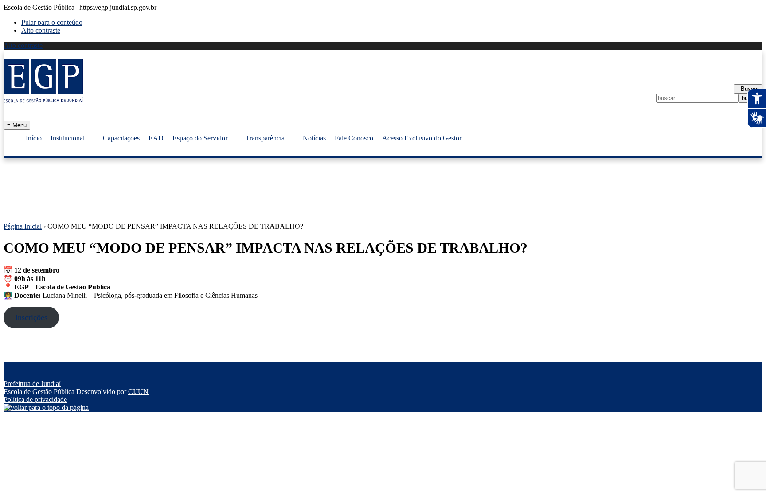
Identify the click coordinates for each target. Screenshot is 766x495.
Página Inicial (23, 226)
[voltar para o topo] (46, 407)
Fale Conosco (354, 138)
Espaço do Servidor (199, 138)
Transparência (265, 138)
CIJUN (138, 391)
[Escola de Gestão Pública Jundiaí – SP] (43, 80)
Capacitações (121, 138)
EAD (156, 138)
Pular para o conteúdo (51, 22)
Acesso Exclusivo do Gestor (421, 138)
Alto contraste (40, 30)
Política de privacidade (35, 399)
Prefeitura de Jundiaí (32, 383)
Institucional (68, 138)
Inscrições (31, 317)
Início (34, 138)
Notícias (314, 138)
